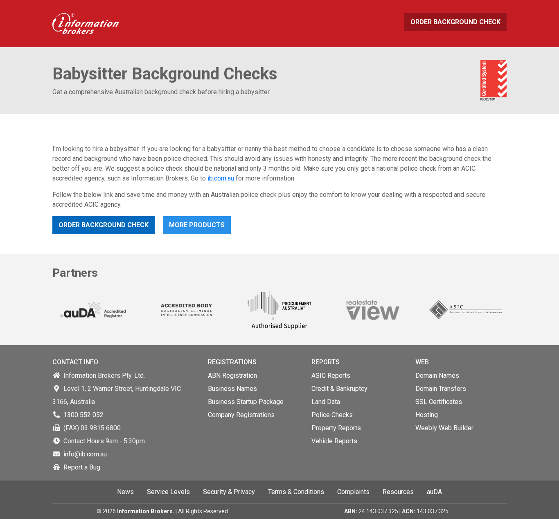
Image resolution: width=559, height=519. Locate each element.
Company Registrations (241, 415)
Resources (398, 492)
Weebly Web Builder (444, 428)
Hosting (426, 415)
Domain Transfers (440, 389)
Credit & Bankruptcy (339, 389)
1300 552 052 (83, 415)
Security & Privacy (229, 492)
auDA (434, 492)
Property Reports (336, 428)
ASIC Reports (330, 375)
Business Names (232, 389)
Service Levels (168, 492)
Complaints (353, 492)
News (125, 492)
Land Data (325, 402)
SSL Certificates (438, 402)
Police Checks (332, 415)
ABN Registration (232, 375)
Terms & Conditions (296, 492)
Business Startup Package (246, 402)
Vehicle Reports (334, 441)
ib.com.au (220, 178)
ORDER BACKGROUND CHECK (455, 22)
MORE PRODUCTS (197, 225)
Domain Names (437, 375)
